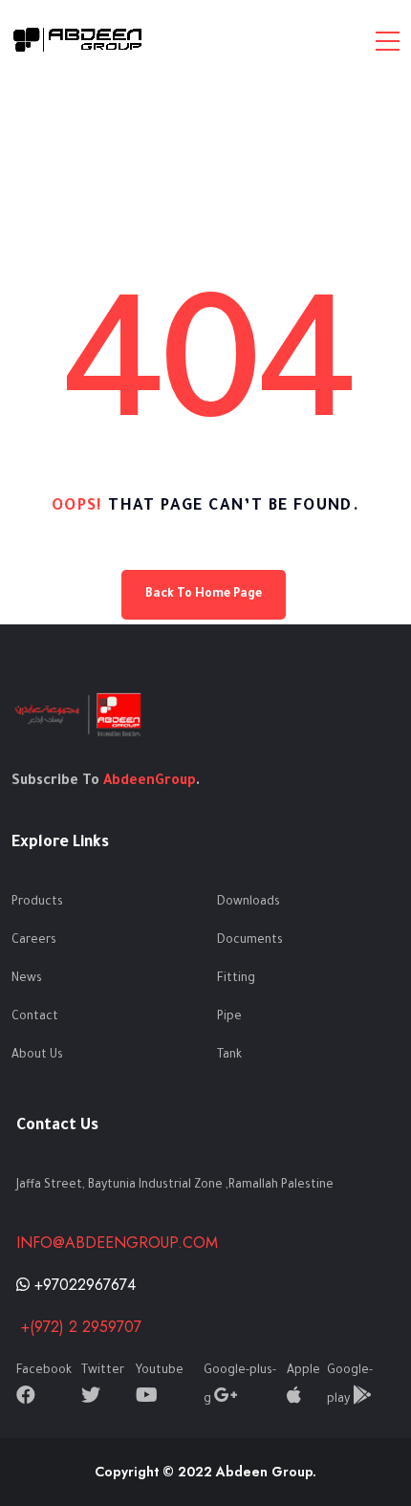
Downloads (248, 902)
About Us (37, 1055)
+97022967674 (83, 1285)
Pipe (229, 1017)
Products (37, 902)
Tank (229, 1055)
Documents (250, 941)
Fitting (236, 979)
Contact (34, 1017)
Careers (33, 941)
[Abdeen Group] (78, 40)
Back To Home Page (203, 594)
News (26, 979)
